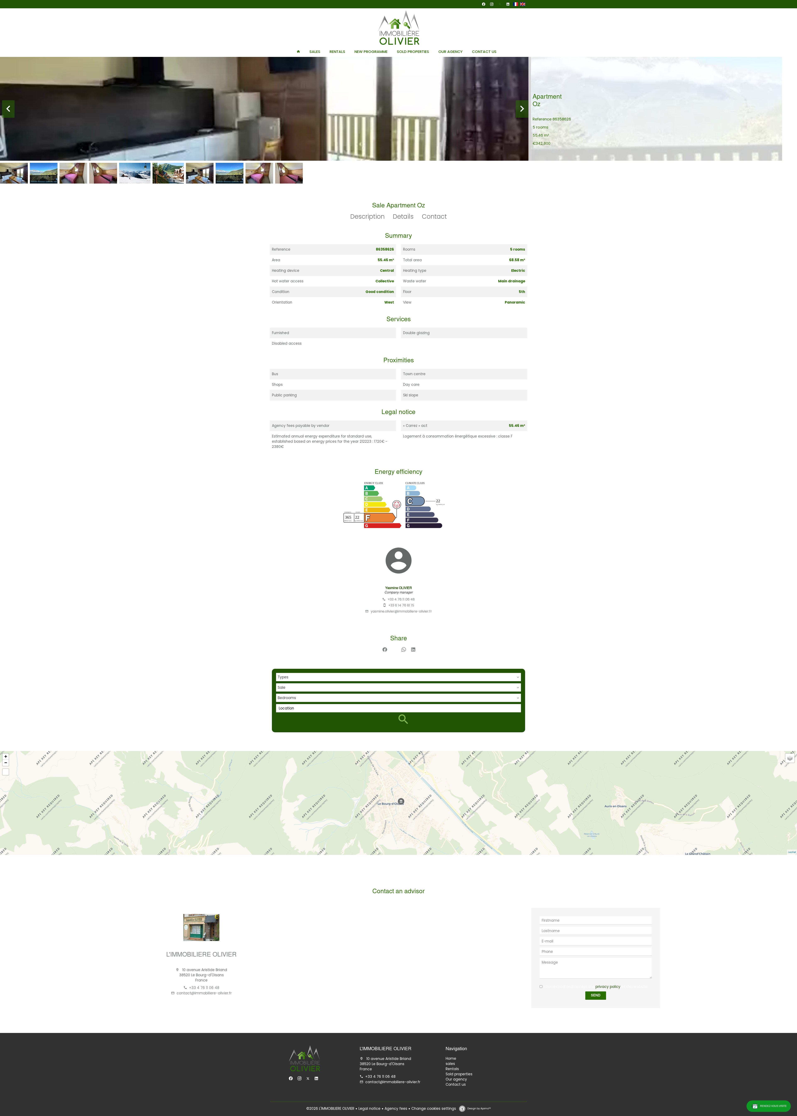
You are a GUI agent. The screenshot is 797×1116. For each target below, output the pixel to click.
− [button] (5, 762)
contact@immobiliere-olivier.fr (204, 993)
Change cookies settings (433, 1108)
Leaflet (792, 852)
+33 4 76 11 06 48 (401, 599)
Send (595, 995)
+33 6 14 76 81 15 (401, 605)
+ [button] (5, 756)
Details (403, 216)
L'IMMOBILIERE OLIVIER (201, 955)
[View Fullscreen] (5, 772)
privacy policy (607, 986)
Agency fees (396, 1108)
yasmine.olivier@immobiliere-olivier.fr (401, 611)
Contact (434, 216)
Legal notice (369, 1108)
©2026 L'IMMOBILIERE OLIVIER (330, 1108)
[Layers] (790, 758)
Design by (479, 1108)
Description (367, 216)
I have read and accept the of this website (596, 986)
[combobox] (398, 677)
